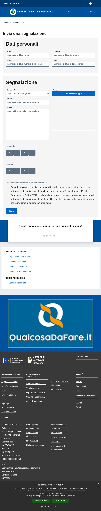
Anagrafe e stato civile (36, 384)
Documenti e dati (8, 412)
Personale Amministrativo (7, 405)
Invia (11, 211)
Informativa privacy (59, 437)
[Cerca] (95, 11)
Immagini (11, 146)
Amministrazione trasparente (58, 426)
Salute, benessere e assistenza (59, 383)
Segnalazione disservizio (32, 434)
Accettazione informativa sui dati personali (27, 183)
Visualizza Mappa (74, 94)
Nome (9, 51)
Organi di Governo (9, 382)
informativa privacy (86, 199)
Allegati (10, 164)
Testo (9, 107)
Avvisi (78, 390)
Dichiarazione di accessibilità (58, 447)
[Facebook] (74, 12)
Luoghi (79, 403)
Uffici (3, 390)
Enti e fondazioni (8, 395)
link (74, 496)
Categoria (11, 90)
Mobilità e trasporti (34, 401)
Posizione (56, 90)
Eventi (78, 407)
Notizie (79, 382)
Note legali (55, 442)
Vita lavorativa (32, 388)
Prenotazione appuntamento (32, 426)
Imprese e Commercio (35, 392)
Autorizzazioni (57, 389)
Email (55, 60)
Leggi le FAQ (32, 441)
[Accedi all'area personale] (90, 3)
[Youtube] (80, 12)
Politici (4, 399)
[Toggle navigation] (4, 11)
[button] (50, 506)
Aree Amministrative (10, 386)
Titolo (9, 99)
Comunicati (81, 386)
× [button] (98, 484)
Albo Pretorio (56, 433)
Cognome (57, 51)
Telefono (10, 60)
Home (5, 22)
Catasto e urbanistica (35, 397)
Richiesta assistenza (35, 445)
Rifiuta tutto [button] (60, 501)
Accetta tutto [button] (41, 501)
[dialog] (50, 496)
